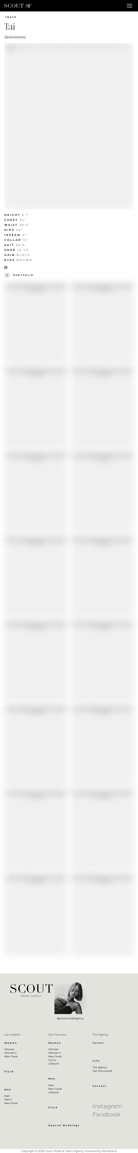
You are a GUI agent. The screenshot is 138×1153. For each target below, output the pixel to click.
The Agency (100, 1067)
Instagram (107, 1106)
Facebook (107, 1114)
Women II (10, 1052)
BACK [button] (10, 17)
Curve (52, 1060)
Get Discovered (102, 1071)
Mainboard (109, 1151)
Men (7, 1096)
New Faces (11, 1056)
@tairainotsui (15, 37)
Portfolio (19, 275)
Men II (8, 1099)
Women (9, 1049)
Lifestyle (53, 1063)
